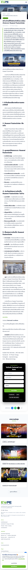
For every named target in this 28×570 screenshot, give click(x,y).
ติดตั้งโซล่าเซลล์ (4, 522)
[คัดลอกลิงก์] (21, 408)
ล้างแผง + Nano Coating (6, 525)
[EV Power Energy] (5, 2)
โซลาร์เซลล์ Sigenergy (5, 533)
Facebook (11, 394)
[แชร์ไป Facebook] (12, 408)
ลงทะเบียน (5, 317)
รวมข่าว (8, 14)
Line (18, 394)
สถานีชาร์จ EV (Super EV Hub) (7, 524)
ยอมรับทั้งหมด (14, 566)
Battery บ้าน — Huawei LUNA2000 (8, 535)
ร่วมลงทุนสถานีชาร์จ (5, 545)
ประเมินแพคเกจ (4, 527)
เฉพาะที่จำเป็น (14, 563)
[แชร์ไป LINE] (15, 408)
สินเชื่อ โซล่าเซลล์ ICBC (5, 539)
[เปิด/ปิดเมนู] (26, 2)
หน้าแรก (4, 14)
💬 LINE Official (4, 510)
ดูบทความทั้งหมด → (14, 491)
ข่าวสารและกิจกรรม (5, 551)
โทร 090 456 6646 (14, 397)
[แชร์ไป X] (18, 408)
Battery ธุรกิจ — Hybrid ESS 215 (8, 537)
